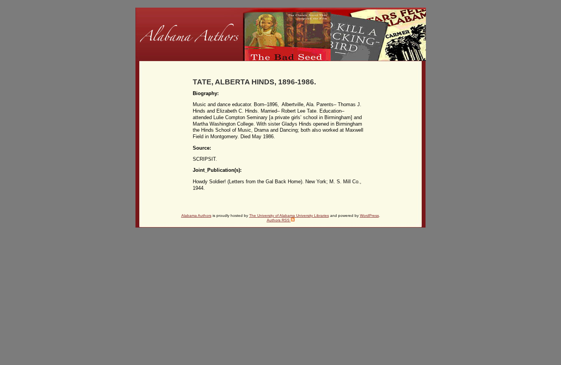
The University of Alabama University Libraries (289, 215)
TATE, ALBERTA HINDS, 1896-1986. (254, 82)
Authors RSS (279, 220)
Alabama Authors (196, 215)
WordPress (369, 215)
